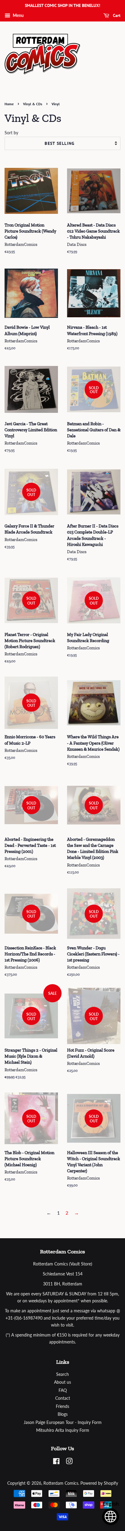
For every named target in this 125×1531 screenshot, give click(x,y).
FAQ (63, 1390)
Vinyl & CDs (32, 104)
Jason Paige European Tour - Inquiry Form (63, 1422)
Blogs (63, 1414)
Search (62, 1374)
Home (9, 104)
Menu (18, 15)
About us (62, 1382)
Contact (62, 1398)
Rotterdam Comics (60, 1483)
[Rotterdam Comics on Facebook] (56, 1462)
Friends (62, 1406)
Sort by (11, 132)
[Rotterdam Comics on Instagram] (69, 1462)
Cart (116, 15)
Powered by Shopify (99, 1483)
